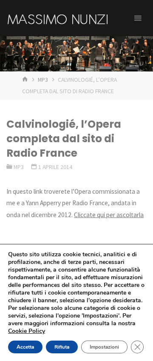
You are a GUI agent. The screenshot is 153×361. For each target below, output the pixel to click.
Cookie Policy (26, 331)
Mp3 (43, 79)
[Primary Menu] (137, 18)
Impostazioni (104, 347)
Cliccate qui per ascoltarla (109, 215)
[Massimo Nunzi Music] (57, 18)
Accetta (25, 347)
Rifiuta (61, 347)
